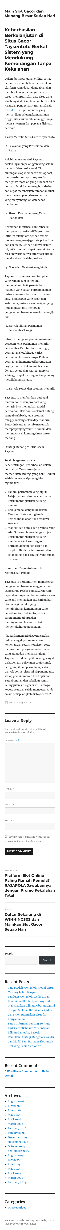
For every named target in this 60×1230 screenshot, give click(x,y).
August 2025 (16, 1155)
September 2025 (18, 1150)
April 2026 (14, 1119)
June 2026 (14, 1110)
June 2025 (14, 1164)
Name (9, 789)
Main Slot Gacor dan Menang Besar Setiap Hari (30, 13)
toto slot (10, 110)
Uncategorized (17, 1207)
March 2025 (15, 1177)
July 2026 (14, 1105)
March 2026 (15, 1123)
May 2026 (14, 1114)
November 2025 (18, 1141)
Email (9, 804)
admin (12, 702)
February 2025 (17, 1182)
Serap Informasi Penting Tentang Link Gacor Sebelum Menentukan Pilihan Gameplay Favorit (29, 1028)
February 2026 (17, 1128)
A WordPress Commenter (21, 1071)
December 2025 (18, 1137)
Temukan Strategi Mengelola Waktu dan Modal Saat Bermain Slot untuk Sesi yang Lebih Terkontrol (31, 1041)
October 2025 (16, 1146)
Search (9, 953)
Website (10, 820)
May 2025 (14, 1168)
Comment (12, 740)
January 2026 (16, 1132)
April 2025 (14, 1173)
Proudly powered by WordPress (20, 1223)
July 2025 (14, 1159)
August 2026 (16, 1101)
